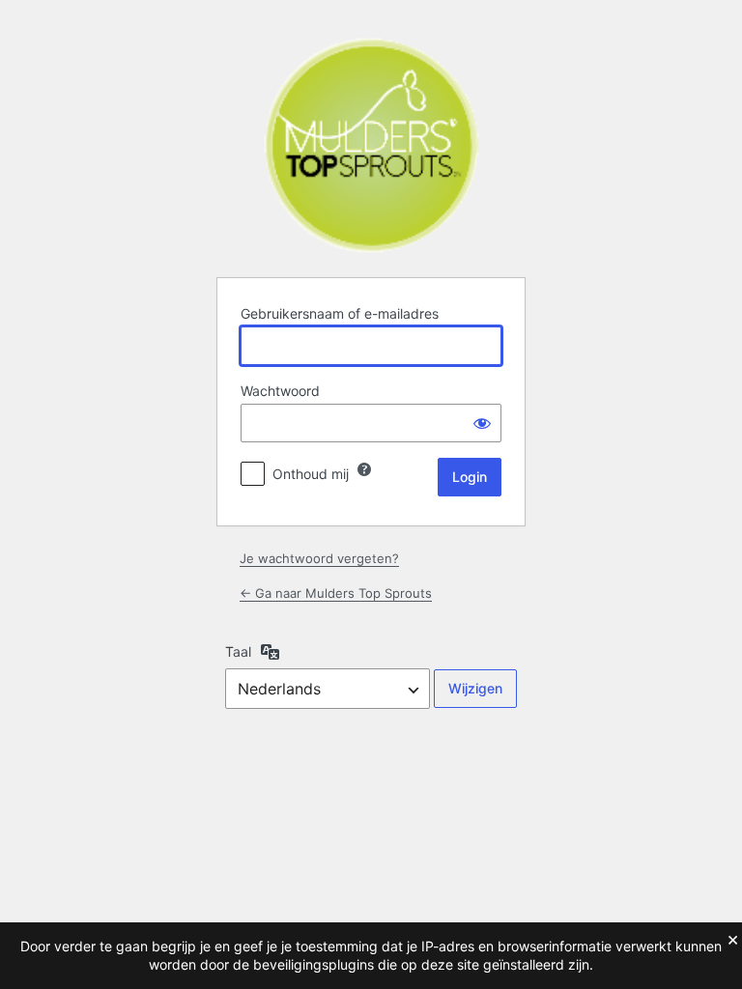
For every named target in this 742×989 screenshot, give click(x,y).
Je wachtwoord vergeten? (319, 558)
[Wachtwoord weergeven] (482, 423)
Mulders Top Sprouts (371, 145)
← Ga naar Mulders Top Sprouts (336, 593)
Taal (238, 651)
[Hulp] (364, 469)
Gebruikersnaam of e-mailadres (340, 313)
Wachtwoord (280, 390)
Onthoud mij (310, 474)
